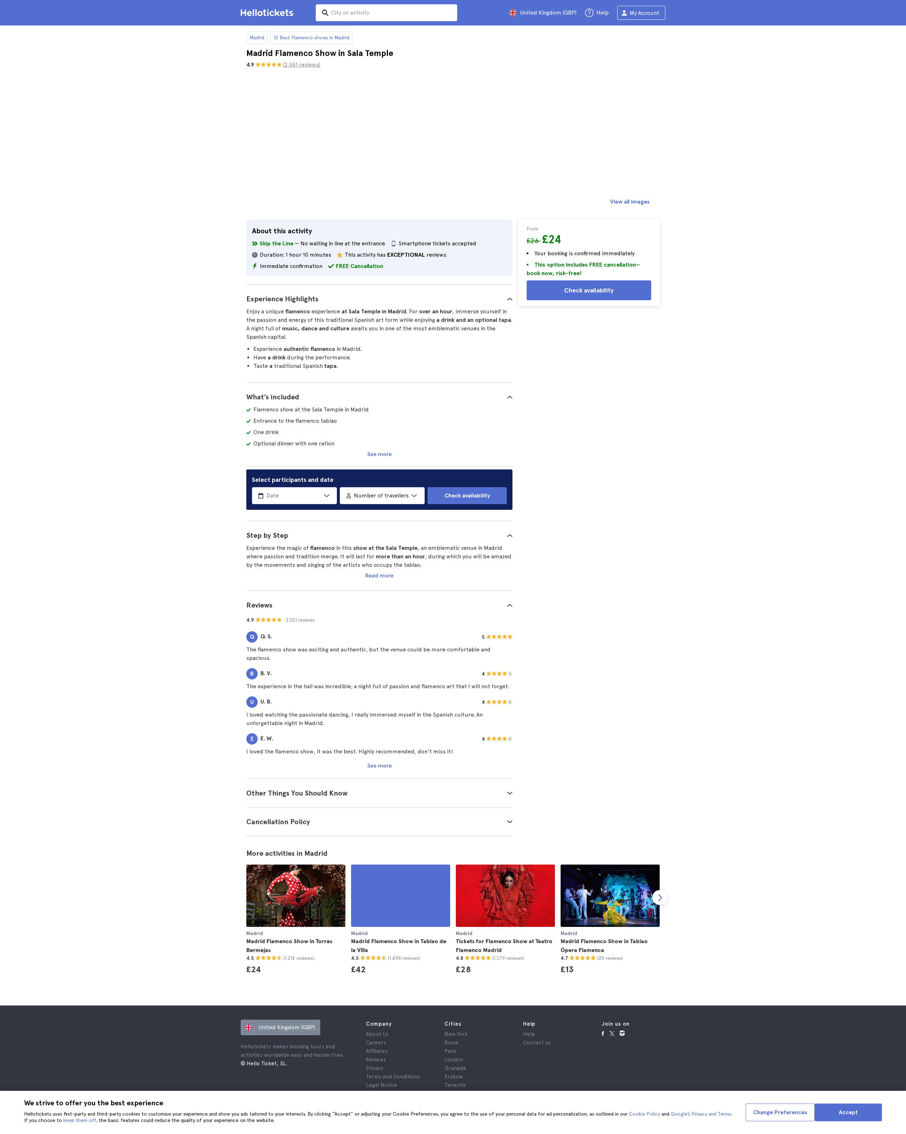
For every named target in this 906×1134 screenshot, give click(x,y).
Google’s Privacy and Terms (701, 1114)
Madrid (257, 37)
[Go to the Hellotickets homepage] (268, 12)
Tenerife (455, 1085)
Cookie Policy (644, 1114)
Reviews (376, 1059)
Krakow (454, 1076)
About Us (377, 1034)
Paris (451, 1051)
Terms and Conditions (393, 1076)
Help (529, 1034)
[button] (379, 298)
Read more (379, 575)
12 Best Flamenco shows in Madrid (311, 37)
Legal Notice (381, 1085)
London (454, 1059)
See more (379, 454)
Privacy (374, 1068)
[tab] (379, 298)
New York (456, 1034)
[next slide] (659, 897)
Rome (452, 1042)
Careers (376, 1042)
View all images (630, 201)
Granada (455, 1068)
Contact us (537, 1042)
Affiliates (377, 1051)
